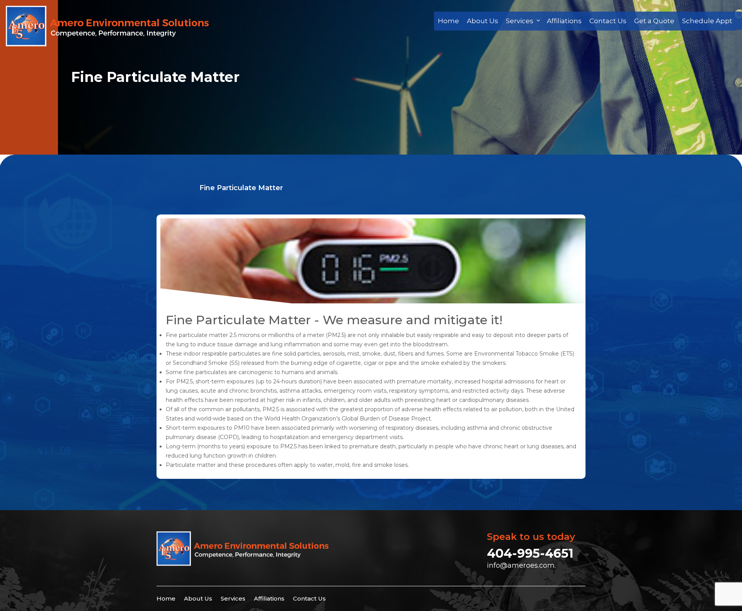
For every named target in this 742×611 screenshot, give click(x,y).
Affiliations (564, 21)
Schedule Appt (707, 21)
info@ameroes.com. (521, 565)
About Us (482, 21)
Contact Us (607, 21)
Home (448, 21)
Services (519, 21)
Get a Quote (654, 21)
